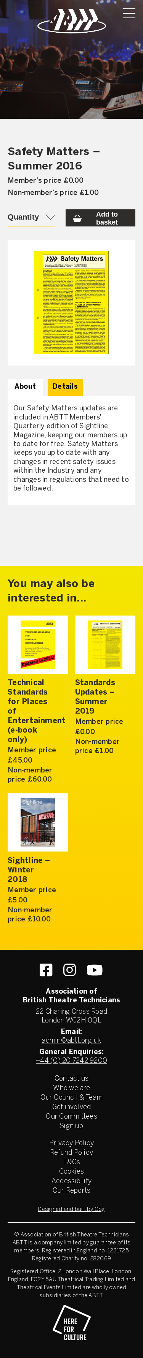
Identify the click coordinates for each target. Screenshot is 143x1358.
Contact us (72, 1079)
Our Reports (72, 1191)
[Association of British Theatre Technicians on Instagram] (69, 970)
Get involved (71, 1107)
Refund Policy (71, 1153)
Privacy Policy (71, 1143)
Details (65, 387)
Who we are (71, 1088)
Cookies (71, 1172)
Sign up (71, 1126)
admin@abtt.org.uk (71, 1041)
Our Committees (71, 1117)
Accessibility (71, 1181)
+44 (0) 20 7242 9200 (71, 1061)
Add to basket (107, 218)
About (25, 387)
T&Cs (71, 1162)
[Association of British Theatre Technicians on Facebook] (46, 970)
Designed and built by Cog (71, 1209)
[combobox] (31, 217)
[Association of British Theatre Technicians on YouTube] (95, 970)
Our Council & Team (71, 1098)
